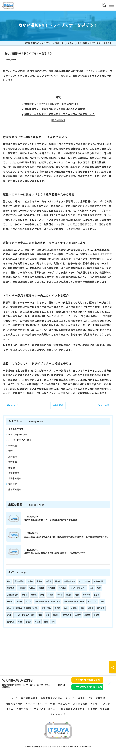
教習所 (11, 467)
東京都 (39, 581)
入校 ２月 (92, 602)
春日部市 (100, 608)
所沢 (9, 615)
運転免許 (12, 484)
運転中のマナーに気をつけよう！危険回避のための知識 (54, 109)
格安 (9, 581)
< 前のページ (11, 405)
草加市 (19, 602)
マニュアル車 (84, 581)
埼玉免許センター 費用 (74, 602)
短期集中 (10, 622)
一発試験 (12, 445)
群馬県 (10, 602)
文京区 (50, 595)
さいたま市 (66, 615)
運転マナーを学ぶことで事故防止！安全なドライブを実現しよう (59, 114)
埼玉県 (90, 608)
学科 (53, 622)
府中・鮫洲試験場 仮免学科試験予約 (22, 608)
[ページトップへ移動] (111, 683)
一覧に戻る (58, 405)
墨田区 (58, 581)
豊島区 (96, 595)
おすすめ (86, 595)
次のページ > (104, 405)
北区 (77, 595)
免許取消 (62, 588)
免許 (10, 451)
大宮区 (34, 595)
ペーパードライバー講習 (20, 440)
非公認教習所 (14, 489)
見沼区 (57, 608)
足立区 (48, 581)
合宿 (46, 622)
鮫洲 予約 (46, 608)
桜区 (40, 615)
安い (99, 588)
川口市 (96, 615)
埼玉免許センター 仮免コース (47, 602)
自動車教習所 (14, 478)
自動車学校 (13, 473)
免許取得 (12, 456)
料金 (20, 622)
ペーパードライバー (17, 434)
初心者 (28, 602)
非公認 (37, 622)
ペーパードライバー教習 (25, 615)
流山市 (69, 595)
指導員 (28, 622)
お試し (74, 608)
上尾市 (78, 615)
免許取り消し (99, 581)
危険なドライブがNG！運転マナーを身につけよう (51, 104)
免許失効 (12, 462)
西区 (102, 602)
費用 (42, 595)
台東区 (24, 595)
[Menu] (111, 5)
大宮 (91, 588)
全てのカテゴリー (16, 429)
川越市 (87, 615)
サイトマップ (58, 714)
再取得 (41, 588)
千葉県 (30, 581)
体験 (66, 608)
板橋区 (32, 588)
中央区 (59, 595)
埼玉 (47, 615)
